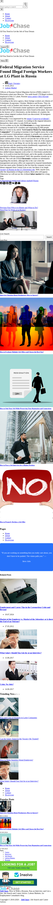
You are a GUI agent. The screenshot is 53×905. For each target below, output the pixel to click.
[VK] (13, 184)
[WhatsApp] (16, 184)
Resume (7, 860)
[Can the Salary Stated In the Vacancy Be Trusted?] (9, 737)
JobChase (4, 891)
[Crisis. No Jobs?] (18, 680)
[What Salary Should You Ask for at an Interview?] (18, 648)
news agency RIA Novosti (38, 96)
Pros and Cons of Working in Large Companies (18, 718)
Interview (8, 854)
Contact (8, 40)
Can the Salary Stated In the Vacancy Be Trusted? (19, 739)
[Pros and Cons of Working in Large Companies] (9, 715)
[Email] (19, 184)
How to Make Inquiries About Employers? (16, 760)
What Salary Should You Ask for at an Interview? (21, 653)
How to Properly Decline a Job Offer (12, 522)
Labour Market (11, 88)
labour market (26, 181)
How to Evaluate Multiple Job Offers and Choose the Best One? (22, 352)
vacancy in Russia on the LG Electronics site (17, 170)
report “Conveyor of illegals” (38, 119)
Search (49, 237)
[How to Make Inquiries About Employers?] (9, 758)
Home (7, 36)
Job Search (8, 856)
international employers (10, 181)
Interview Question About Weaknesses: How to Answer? (19, 295)
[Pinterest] (7, 184)
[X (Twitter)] (4, 184)
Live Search (4, 234)
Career (7, 852)
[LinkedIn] (10, 184)
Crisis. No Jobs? (7, 684)
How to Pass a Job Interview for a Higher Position (17, 465)
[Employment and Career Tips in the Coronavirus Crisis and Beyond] (18, 602)
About (7, 38)
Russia (35, 181)
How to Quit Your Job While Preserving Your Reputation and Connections (25, 408)
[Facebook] (1, 184)
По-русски (9, 42)
